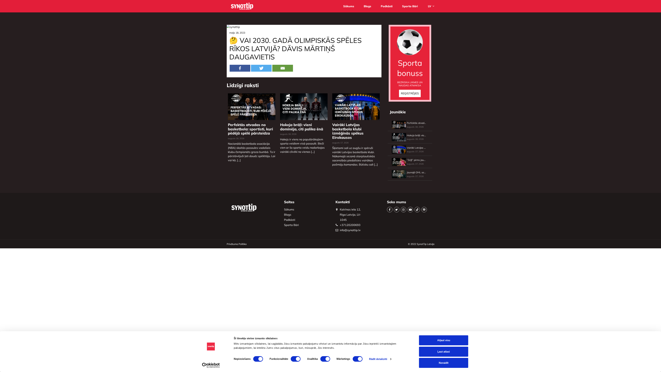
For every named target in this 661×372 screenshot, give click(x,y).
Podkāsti (386, 6)
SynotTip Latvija (425, 244)
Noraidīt (443, 362)
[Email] (282, 68)
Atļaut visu (443, 340)
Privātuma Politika (236, 244)
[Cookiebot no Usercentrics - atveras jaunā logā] (211, 365)
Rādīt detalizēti (378, 359)
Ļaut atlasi (443, 351)
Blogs (367, 6)
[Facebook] (240, 68)
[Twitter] (261, 68)
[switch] (296, 359)
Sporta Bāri (410, 6)
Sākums (348, 6)
